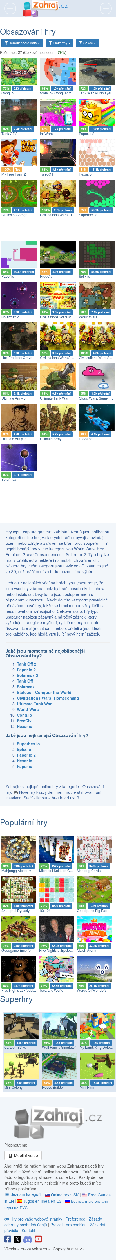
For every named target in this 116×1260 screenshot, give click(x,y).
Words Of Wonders (91, 990)
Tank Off (46, 174)
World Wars (88, 317)
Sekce (88, 42)
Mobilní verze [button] (25, 1155)
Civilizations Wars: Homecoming (65, 214)
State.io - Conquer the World (62, 93)
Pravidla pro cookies (68, 1224)
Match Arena (86, 950)
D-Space (85, 438)
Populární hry (24, 822)
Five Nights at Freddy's (19, 990)
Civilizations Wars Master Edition (65, 317)
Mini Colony (13, 1087)
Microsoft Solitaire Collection (61, 870)
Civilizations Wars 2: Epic (59, 357)
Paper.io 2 (86, 133)
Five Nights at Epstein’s (57, 950)
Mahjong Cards (89, 870)
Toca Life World (51, 990)
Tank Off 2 (9, 133)
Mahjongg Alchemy (16, 870)
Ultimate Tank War (54, 398)
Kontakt (28, 1230)
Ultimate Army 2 (13, 438)
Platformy (60, 42)
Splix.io (84, 276)
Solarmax (8, 479)
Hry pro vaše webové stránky (36, 1219)
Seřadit (22, 42)
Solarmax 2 (10, 317)
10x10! (44, 910)
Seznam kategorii (26, 1194)
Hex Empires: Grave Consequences (29, 357)
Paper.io (7, 276)
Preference (76, 1219)
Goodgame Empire (16, 950)
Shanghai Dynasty (15, 910)
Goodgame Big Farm (93, 910)
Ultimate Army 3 (13, 398)
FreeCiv (46, 276)
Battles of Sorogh (14, 214)
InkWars (46, 133)
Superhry (16, 998)
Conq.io (7, 93)
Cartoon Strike (15, 1047)
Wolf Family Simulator (59, 1047)
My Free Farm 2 (13, 174)
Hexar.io (85, 174)
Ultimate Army (50, 438)
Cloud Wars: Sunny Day (97, 398)
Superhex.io (88, 214)
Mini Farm (87, 1087)
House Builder (53, 1087)
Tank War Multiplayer (95, 93)
